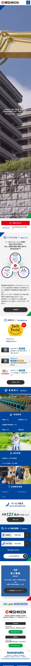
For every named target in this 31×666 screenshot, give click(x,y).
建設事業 (17, 414)
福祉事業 (17, 453)
